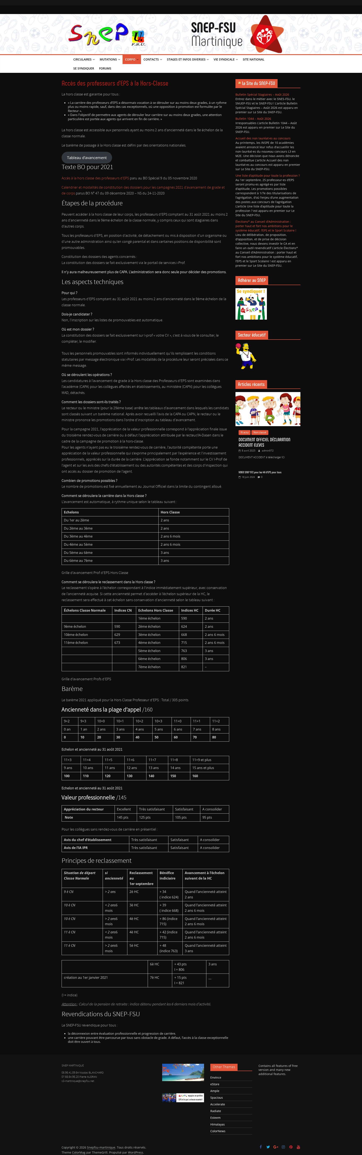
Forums (105, 68)
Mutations (108, 59)
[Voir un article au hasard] (295, 64)
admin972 (268, 450)
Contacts (151, 59)
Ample (214, 1091)
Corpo (130, 59)
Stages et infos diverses (186, 59)
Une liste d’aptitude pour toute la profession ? (267, 175)
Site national (253, 59)
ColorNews (217, 1131)
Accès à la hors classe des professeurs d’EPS (96, 178)
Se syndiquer (83, 68)
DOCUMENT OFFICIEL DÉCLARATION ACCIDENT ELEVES (264, 442)
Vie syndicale (224, 59)
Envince (215, 1077)
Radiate (215, 1111)
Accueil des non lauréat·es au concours (263, 138)
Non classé (259, 432)
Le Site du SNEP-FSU (258, 83)
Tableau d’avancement (87, 157)
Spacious (216, 1098)
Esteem (215, 1118)
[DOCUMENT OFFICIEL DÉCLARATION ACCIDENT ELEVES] (267, 394)
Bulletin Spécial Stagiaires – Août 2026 (262, 94)
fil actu (244, 432)
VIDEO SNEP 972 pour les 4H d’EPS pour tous (260, 472)
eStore (214, 1084)
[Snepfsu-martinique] (66, 64)
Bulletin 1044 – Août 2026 (253, 119)
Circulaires (82, 59)
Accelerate (217, 1104)
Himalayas (217, 1124)
